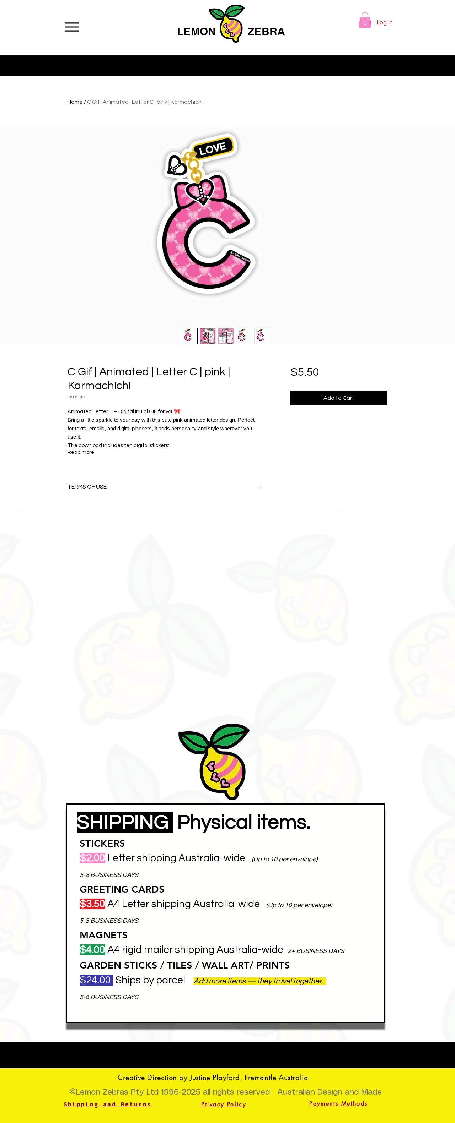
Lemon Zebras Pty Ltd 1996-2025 (138, 1092)
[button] (364, 20)
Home (75, 102)
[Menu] (71, 27)
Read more (81, 452)
